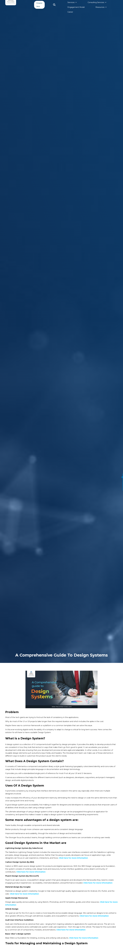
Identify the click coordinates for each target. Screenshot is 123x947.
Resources (99, 7)
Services (71, 2)
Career (70, 12)
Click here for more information (73, 858)
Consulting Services (96, 2)
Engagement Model (76, 7)
